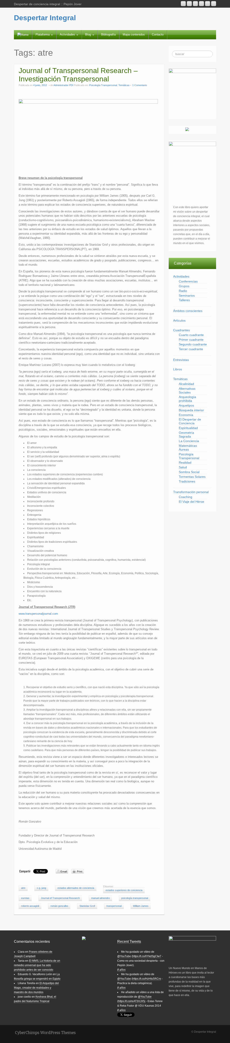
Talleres (184, 300)
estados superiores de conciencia (124, 890)
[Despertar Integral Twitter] (213, 3)
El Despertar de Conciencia (190, 421)
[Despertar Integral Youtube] (195, 3)
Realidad (185, 462)
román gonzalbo (59, 906)
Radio (183, 291)
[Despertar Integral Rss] (183, 3)
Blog (88, 34)
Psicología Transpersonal (103, 85)
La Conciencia (189, 441)
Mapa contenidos (134, 34)
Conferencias (188, 281)
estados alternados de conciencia (76, 888)
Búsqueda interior (191, 410)
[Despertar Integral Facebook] (207, 3)
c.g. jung (41, 888)
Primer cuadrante (191, 339)
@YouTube (124, 956)
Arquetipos (186, 405)
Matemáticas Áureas (188, 447)
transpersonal (114, 906)
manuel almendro (100, 898)
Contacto (158, 34)
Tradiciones (187, 481)
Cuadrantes (181, 330)
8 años (121, 969)
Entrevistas (181, 360)
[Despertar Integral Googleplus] (201, 3)
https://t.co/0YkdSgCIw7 (147, 956)
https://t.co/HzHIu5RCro (147, 978)
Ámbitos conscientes (187, 311)
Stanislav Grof (87, 906)
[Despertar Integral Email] (189, 3)
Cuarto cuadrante (191, 335)
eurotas (25, 898)
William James (140, 906)
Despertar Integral (45, 18)
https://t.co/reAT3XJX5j (131, 1001)
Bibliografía (108, 34)
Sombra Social (189, 472)
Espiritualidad (188, 428)
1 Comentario (139, 85)
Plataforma (43, 34)
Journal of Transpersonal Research (60, 898)
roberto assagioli (30, 906)
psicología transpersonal (134, 898)
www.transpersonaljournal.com (38, 613)
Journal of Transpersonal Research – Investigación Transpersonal (78, 75)
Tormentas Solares (192, 476)
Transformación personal (191, 492)
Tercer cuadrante (191, 349)
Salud (183, 467)
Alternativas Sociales (187, 390)
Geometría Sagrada (186, 434)
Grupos (184, 286)
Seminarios (187, 295)
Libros (177, 369)
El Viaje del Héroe (191, 501)
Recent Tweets (129, 941)
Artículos (179, 320)
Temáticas (124, 85)
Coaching (185, 497)
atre (23, 888)
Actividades (68, 34)
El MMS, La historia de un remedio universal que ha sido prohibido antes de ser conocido (37, 965)
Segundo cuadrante (193, 344)
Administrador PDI (63, 85)
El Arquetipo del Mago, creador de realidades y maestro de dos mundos (36, 988)
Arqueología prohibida (187, 399)
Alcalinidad (186, 384)
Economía (186, 415)
